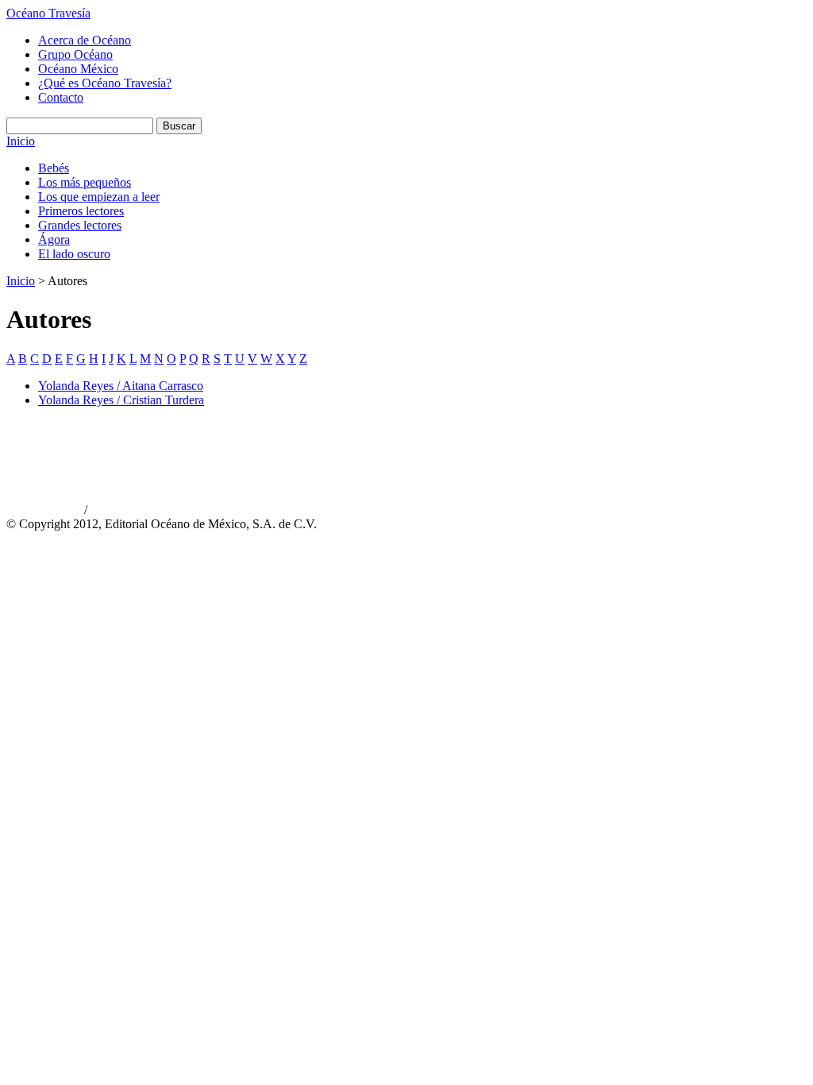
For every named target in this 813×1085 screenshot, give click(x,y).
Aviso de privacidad (43, 510)
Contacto (60, 97)
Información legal (123, 510)
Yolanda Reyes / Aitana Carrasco (120, 385)
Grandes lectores (79, 225)
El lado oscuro (74, 254)
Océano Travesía (48, 13)
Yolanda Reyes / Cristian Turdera (121, 400)
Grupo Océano (75, 54)
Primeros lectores (81, 211)
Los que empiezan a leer (99, 196)
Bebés (53, 168)
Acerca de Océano (84, 40)
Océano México (78, 68)
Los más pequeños (84, 182)
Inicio (20, 141)
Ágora (54, 239)
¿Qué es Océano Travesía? (104, 83)
